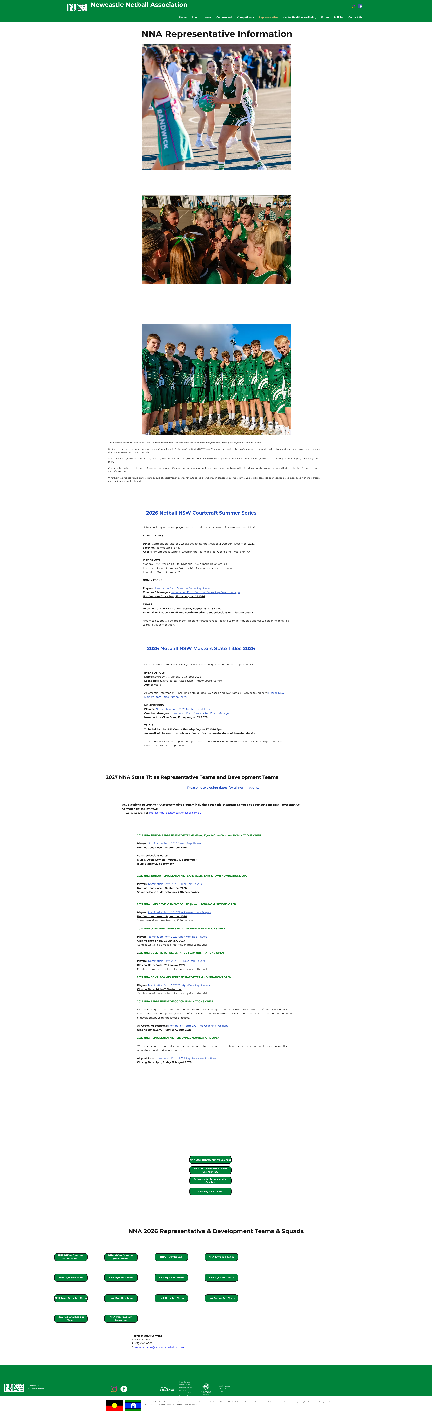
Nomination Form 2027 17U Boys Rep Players (176, 960)
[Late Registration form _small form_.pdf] (69, 1248)
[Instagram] (354, 6)
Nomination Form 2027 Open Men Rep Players (177, 936)
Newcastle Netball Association (139, 4)
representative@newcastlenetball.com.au (175, 812)
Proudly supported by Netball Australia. (225, 1389)
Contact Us (33, 1385)
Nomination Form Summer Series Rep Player (182, 588)
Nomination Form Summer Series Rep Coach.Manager (205, 592)
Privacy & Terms (36, 1388)
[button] (210, 1170)
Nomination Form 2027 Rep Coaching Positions (198, 1025)
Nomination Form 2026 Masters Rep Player (183, 709)
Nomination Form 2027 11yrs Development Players (179, 912)
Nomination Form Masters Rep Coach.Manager (200, 713)
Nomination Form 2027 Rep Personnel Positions (186, 1058)
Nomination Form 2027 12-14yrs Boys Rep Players (179, 985)
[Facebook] (360, 6)
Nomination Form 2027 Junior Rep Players (175, 884)
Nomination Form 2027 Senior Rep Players (174, 843)
